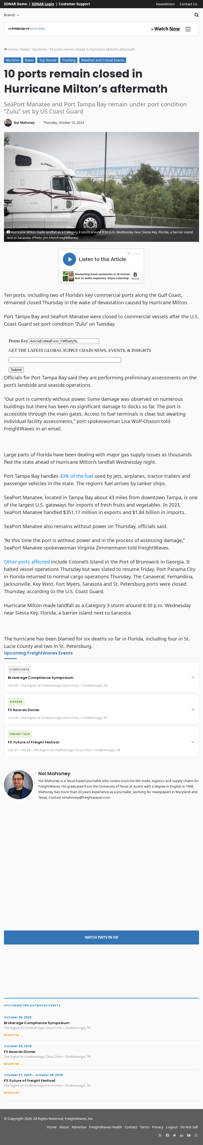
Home (12, 49)
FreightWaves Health (105, 1127)
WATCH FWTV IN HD (101, 937)
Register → (13, 1035)
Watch (165, 29)
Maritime (39, 49)
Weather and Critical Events (102, 60)
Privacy (157, 1127)
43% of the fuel (76, 476)
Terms (144, 1127)
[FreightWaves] (26, 28)
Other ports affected (27, 561)
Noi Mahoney (24, 122)
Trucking (69, 60)
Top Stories (48, 60)
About (64, 1127)
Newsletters (165, 4)
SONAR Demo (15, 4)
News (25, 49)
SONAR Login (43, 4)
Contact (131, 1127)
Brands (9, 14)
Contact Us (188, 4)
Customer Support (74, 4)
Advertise (79, 1127)
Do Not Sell (189, 1127)
